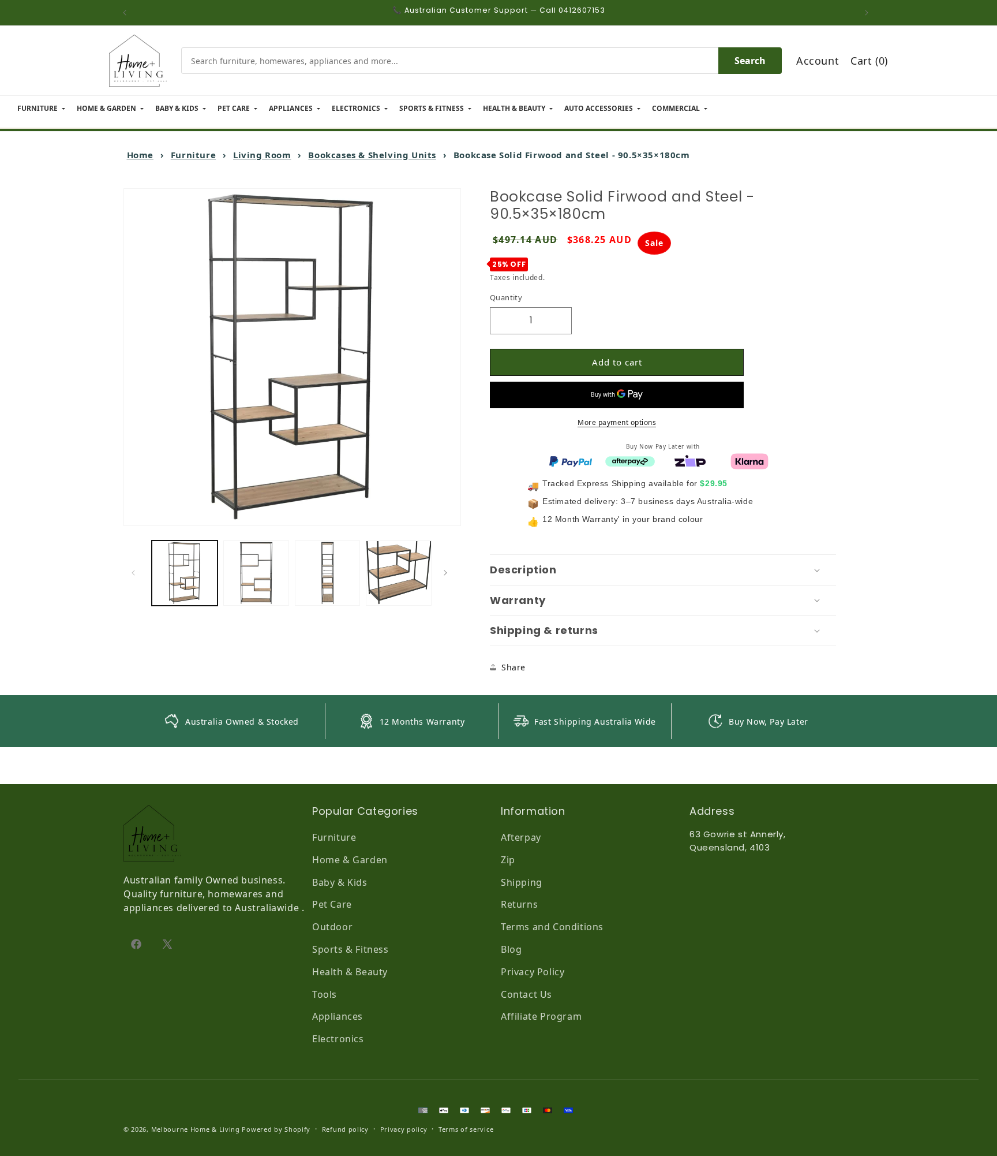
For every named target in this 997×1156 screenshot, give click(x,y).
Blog (511, 949)
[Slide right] (448, 573)
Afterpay (521, 837)
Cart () (869, 61)
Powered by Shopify (276, 1129)
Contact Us (526, 994)
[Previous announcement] (127, 13)
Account (817, 61)
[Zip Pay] (690, 460)
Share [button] (513, 667)
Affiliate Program (541, 1016)
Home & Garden (350, 859)
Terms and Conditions (552, 926)
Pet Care (332, 904)
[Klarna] (749, 460)
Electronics (338, 1038)
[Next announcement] (869, 13)
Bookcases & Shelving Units (372, 155)
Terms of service (465, 1129)
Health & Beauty (350, 971)
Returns (519, 904)
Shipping (521, 882)
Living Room (262, 155)
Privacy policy (404, 1129)
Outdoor (332, 926)
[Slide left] (136, 573)
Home (140, 155)
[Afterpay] (630, 460)
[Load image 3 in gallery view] (328, 573)
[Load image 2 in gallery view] (256, 573)
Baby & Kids (340, 882)
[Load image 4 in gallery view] (399, 573)
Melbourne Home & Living (195, 1129)
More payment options (617, 422)
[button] (663, 570)
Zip (508, 859)
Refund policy (345, 1129)
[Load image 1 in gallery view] (185, 573)
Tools (324, 994)
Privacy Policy (532, 971)
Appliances (337, 1016)
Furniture (193, 155)
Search (750, 60)
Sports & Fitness (350, 949)
